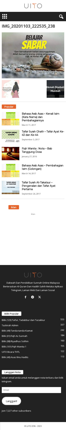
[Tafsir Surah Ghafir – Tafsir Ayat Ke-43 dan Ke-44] (10, 136)
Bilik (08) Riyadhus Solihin (15, 341)
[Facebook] (26, 297)
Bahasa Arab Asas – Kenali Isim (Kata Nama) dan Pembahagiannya (40, 117)
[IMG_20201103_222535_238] (33, 55)
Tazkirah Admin (10, 325)
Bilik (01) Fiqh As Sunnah (14, 336)
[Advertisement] (33, 239)
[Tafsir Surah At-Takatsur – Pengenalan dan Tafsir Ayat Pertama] (10, 187)
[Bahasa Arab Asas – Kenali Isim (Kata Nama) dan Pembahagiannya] (10, 118)
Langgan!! (11, 401)
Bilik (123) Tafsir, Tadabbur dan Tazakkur (23, 320)
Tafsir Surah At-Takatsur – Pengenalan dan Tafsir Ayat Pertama (38, 186)
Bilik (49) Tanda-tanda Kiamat (17, 330)
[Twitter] (40, 297)
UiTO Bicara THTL (11, 351)
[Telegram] (33, 297)
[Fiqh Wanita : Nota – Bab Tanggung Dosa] (10, 153)
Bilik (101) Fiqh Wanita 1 (14, 346)
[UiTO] (33, 6)
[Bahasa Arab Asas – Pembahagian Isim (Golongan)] (10, 170)
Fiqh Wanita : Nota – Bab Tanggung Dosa (37, 150)
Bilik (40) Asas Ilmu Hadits (15, 357)
